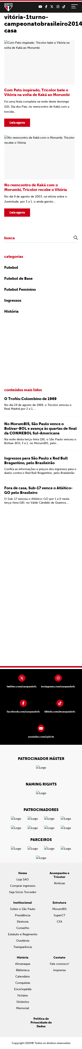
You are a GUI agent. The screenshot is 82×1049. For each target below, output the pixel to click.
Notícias (59, 883)
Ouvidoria (22, 940)
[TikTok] (63, 6)
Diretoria (22, 921)
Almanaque (22, 964)
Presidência (22, 915)
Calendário (22, 976)
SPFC (8, 7)
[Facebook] (46, 6)
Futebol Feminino (20, 289)
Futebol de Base (18, 278)
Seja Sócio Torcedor (22, 892)
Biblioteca (22, 970)
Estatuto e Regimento (22, 934)
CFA (59, 921)
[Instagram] (58, 6)
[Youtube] (40, 6)
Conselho (22, 928)
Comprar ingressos (22, 886)
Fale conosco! (59, 964)
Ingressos (12, 300)
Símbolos (22, 1002)
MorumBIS (59, 909)
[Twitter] (51, 6)
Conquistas (22, 983)
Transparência (22, 947)
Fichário (22, 995)
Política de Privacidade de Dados (41, 1022)
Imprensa (59, 970)
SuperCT (59, 915)
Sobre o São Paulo (22, 909)
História (11, 311)
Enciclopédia (22, 989)
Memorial (22, 1008)
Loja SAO (22, 879)
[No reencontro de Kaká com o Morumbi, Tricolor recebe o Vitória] (39, 176)
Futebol (11, 267)
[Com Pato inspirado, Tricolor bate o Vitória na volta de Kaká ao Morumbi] (39, 83)
